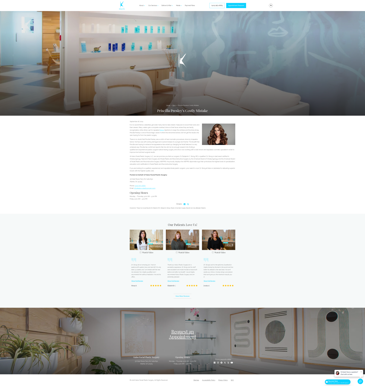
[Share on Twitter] (188, 204)
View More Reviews (182, 296)
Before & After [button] (166, 5)
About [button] (141, 5)
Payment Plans (190, 5)
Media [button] (178, 5)
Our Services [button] (152, 5)
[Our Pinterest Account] (221, 362)
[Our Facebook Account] (214, 362)
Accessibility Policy (208, 380)
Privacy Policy (223, 380)
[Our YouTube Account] (232, 362)
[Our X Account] (225, 362)
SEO (232, 380)
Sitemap (196, 380)
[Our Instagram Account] (218, 362)
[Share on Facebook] (184, 204)
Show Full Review (137, 281)
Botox (162, 130)
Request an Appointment (182, 334)
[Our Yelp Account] (228, 362)
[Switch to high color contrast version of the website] (271, 5)
